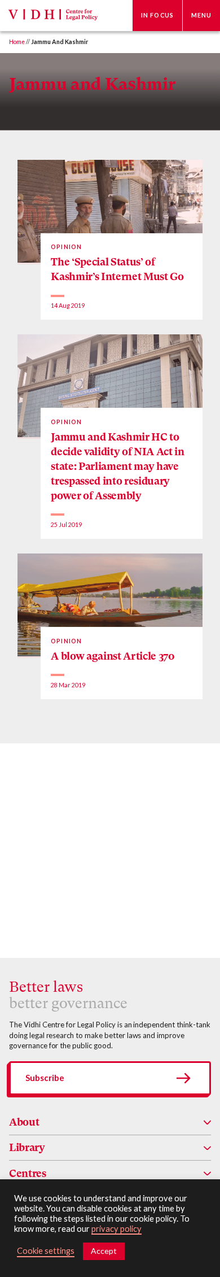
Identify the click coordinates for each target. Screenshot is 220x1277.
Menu (201, 15)
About (24, 1122)
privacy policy (116, 1229)
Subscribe (44, 1078)
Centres (27, 1173)
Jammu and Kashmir (92, 84)
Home (17, 41)
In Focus (157, 15)
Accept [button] (104, 1251)
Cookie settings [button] (45, 1251)
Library (27, 1147)
